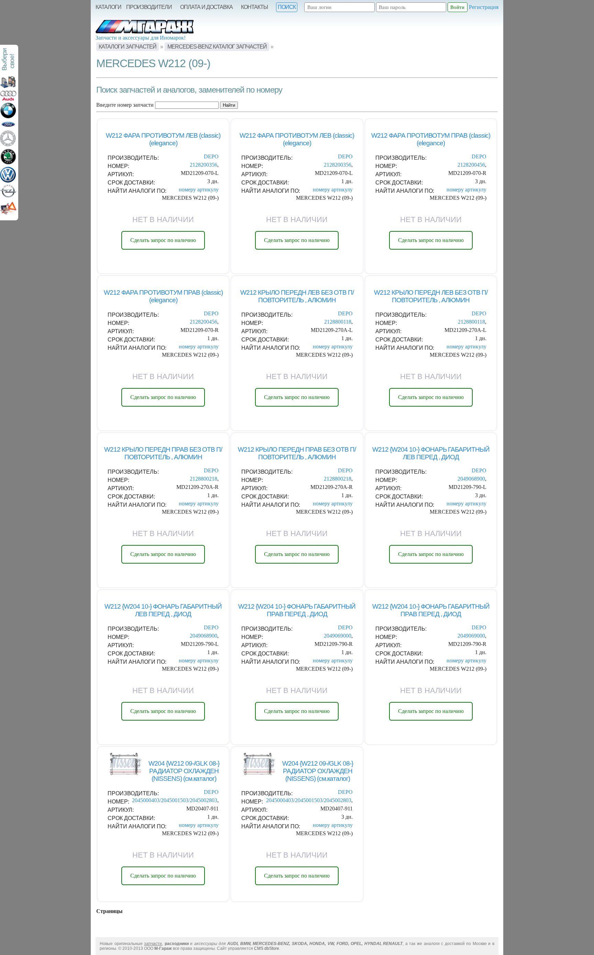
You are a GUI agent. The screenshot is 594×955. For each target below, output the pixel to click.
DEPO (211, 156)
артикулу (208, 189)
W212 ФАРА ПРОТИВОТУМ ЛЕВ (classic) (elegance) (163, 139)
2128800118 (337, 322)
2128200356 (203, 165)
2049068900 (471, 479)
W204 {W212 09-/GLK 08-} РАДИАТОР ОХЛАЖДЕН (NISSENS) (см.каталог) (183, 771)
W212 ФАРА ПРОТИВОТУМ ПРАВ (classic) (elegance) (430, 139)
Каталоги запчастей (127, 47)
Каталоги (108, 7)
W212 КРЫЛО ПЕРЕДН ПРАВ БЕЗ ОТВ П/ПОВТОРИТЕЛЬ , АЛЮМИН (163, 453)
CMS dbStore (266, 948)
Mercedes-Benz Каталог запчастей (217, 47)
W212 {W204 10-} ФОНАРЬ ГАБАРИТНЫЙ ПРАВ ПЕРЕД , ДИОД (296, 610)
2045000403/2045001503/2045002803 (174, 800)
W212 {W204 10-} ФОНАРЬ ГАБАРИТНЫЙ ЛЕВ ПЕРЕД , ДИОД (431, 453)
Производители (149, 7)
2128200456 (471, 165)
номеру (187, 189)
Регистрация (483, 7)
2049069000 (337, 636)
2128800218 (203, 479)
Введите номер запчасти (125, 105)
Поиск (287, 7)
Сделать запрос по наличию (163, 240)
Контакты (254, 7)
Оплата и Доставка (206, 7)
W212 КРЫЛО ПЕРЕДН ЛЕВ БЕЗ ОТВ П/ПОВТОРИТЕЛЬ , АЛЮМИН (297, 296)
